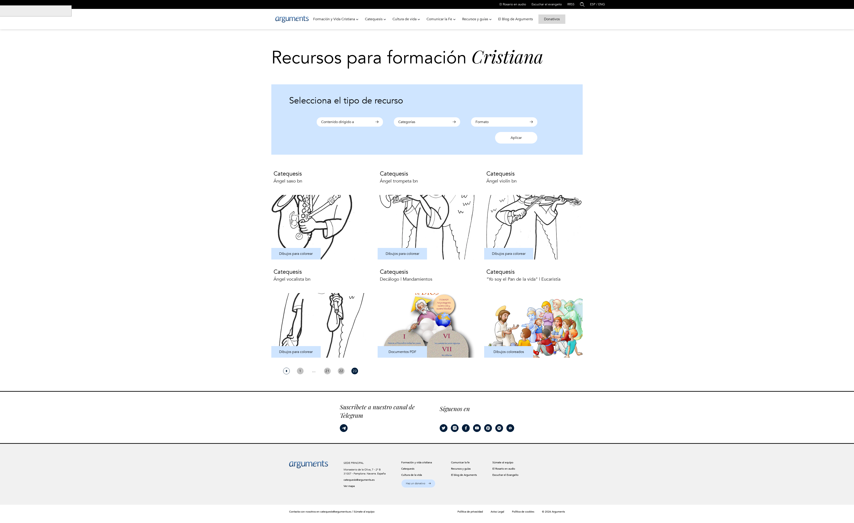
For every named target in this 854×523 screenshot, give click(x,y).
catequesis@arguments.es (359, 480)
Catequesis (288, 174)
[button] (418, 483)
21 (327, 371)
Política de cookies (523, 511)
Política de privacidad (470, 511)
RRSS (570, 4)
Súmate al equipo (364, 511)
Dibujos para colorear (296, 253)
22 (341, 371)
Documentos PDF (402, 351)
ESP (592, 4)
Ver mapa (349, 486)
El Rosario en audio (513, 4)
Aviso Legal (497, 511)
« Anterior (286, 371)
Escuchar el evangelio (547, 4)
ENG (601, 4)
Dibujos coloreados (508, 351)
